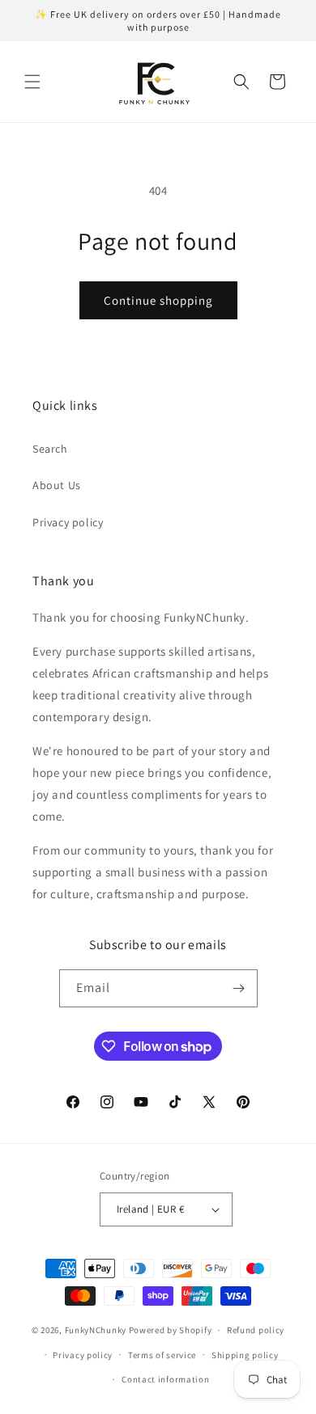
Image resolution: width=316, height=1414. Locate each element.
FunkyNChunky (95, 1330)
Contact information (165, 1379)
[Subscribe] (239, 988)
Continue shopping (158, 300)
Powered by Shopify (170, 1330)
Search (50, 448)
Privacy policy (67, 522)
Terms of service (162, 1355)
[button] (32, 81)
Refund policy (255, 1330)
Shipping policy (245, 1355)
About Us (56, 485)
